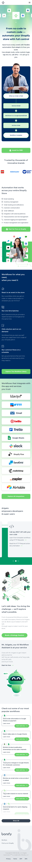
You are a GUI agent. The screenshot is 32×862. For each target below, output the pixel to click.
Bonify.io (4, 840)
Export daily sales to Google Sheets (15, 734)
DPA (26, 859)
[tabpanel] (16, 540)
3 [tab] (18, 561)
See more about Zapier (16, 479)
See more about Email (16, 413)
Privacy (8, 859)
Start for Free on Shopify (17, 229)
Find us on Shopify (8, 843)
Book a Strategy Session (14, 635)
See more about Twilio (16, 421)
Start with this (22, 726)
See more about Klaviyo (16, 396)
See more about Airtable (16, 487)
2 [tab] (16, 561)
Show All (16, 820)
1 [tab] (13, 561)
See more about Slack (16, 446)
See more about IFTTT (16, 405)
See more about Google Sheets (16, 438)
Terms (15, 859)
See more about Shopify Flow (16, 454)
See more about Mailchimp (16, 471)
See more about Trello (16, 429)
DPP (21, 859)
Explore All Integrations (16, 496)
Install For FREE (17, 150)
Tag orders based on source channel (15, 793)
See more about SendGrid (16, 462)
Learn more (6, 723)
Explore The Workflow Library (16, 371)
